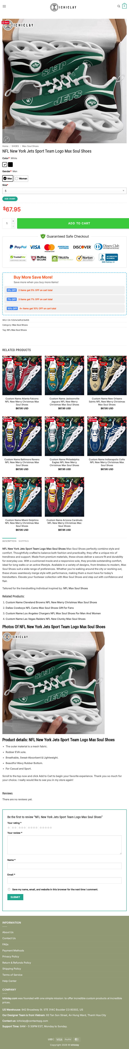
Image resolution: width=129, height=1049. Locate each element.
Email (11, 874)
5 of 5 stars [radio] (45, 828)
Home (5, 146)
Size (5, 185)
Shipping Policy (11, 968)
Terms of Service (12, 974)
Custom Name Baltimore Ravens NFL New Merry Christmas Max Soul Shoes (21, 462)
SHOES (15, 146)
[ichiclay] (65, 6)
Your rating (14, 823)
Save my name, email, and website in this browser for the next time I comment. (55, 889)
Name (11, 860)
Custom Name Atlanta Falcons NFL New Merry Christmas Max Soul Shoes (22, 401)
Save (7, 22)
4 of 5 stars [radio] (32, 828)
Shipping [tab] (24, 541)
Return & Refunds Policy (16, 962)
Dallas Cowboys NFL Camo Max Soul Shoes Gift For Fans (40, 607)
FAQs (5, 944)
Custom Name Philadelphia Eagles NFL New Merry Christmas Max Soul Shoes (64, 462)
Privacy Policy (10, 956)
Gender (6, 171)
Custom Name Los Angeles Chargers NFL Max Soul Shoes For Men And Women (53, 613)
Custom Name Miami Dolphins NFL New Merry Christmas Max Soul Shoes (22, 523)
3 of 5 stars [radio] (21, 828)
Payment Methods (13, 950)
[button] (4, 6)
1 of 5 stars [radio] (8, 828)
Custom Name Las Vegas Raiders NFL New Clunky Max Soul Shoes (46, 618)
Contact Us (9, 938)
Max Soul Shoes (30, 146)
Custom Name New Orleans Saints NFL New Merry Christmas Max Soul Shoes (107, 401)
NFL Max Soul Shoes (17, 330)
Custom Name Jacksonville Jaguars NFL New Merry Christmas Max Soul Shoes (64, 401)
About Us (8, 932)
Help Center (9, 980)
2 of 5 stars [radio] (14, 828)
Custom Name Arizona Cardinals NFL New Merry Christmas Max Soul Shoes (64, 523)
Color (6, 158)
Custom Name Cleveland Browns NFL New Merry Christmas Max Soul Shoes (51, 602)
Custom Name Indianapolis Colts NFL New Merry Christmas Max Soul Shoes (107, 462)
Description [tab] (9, 541)
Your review (14, 832)
